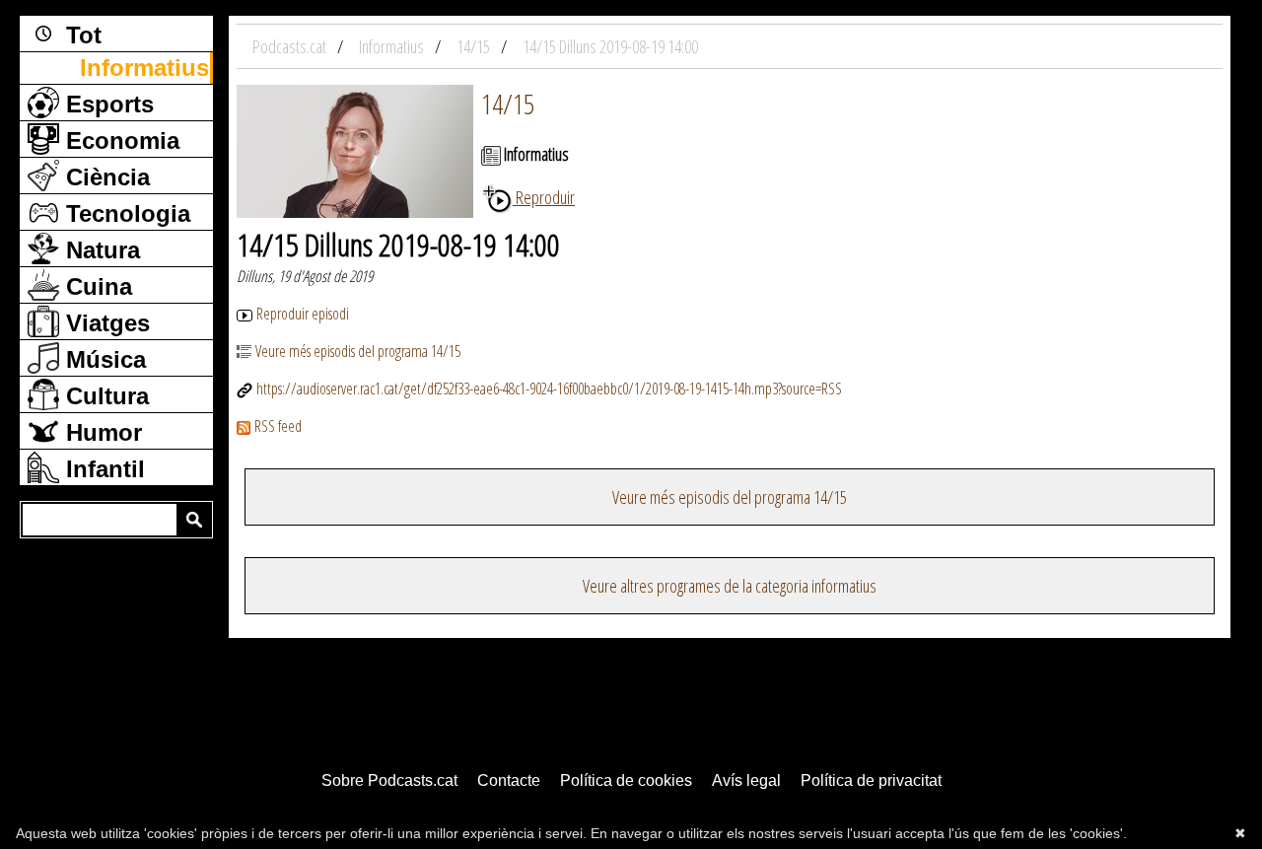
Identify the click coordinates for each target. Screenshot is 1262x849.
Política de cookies (626, 780)
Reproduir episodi (302, 313)
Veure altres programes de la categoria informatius (729, 586)
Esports (106, 104)
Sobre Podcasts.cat (389, 780)
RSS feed (278, 426)
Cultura (104, 396)
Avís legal (746, 780)
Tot (80, 35)
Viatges (104, 323)
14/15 (507, 103)
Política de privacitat (871, 780)
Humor (100, 432)
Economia (119, 140)
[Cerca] (194, 519)
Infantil (102, 469)
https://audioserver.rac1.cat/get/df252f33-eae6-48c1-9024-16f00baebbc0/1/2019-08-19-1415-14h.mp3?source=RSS (549, 388)
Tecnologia (124, 213)
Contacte (508, 780)
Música (102, 359)
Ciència (104, 177)
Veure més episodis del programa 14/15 (357, 351)
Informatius (144, 67)
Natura (99, 250)
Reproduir (544, 197)
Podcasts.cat (290, 46)
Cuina (95, 286)
